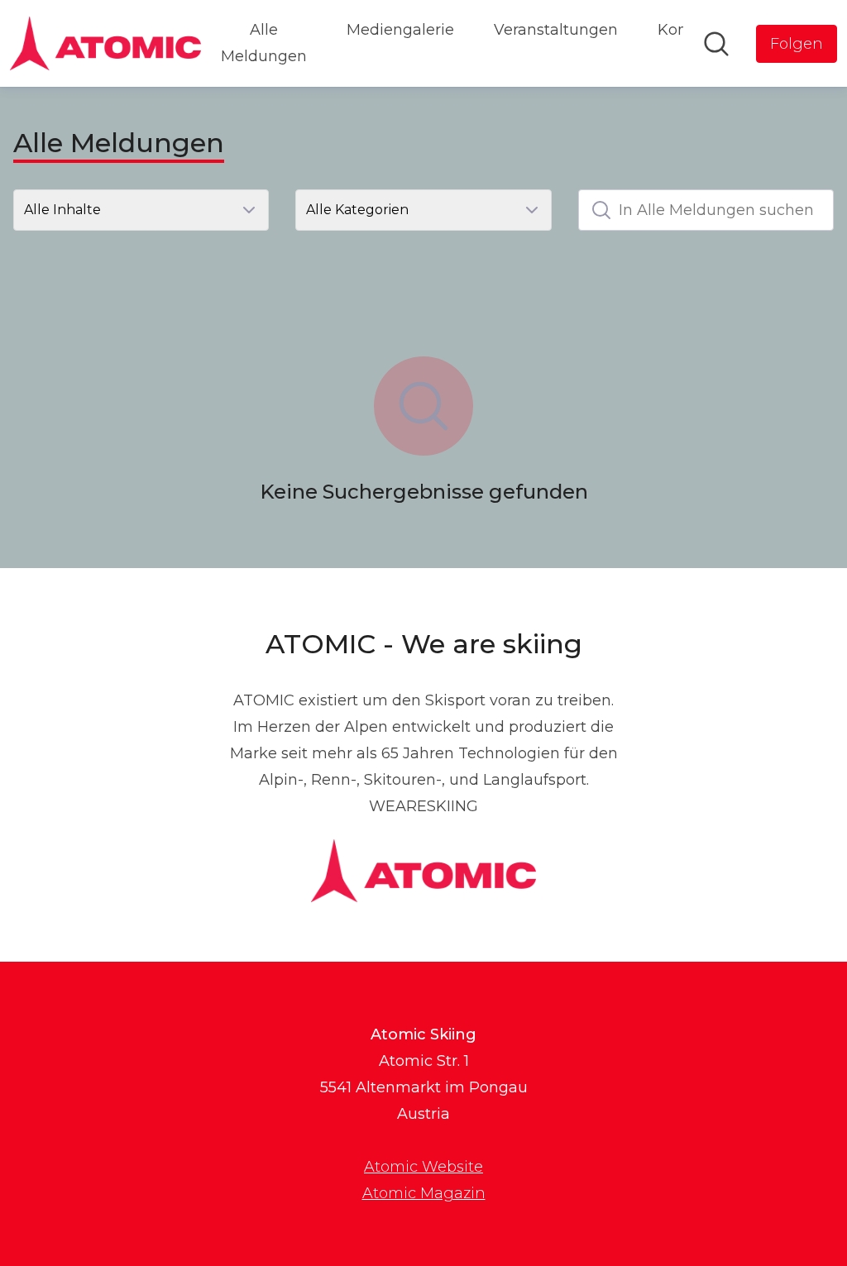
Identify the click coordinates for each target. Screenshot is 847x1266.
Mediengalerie (400, 30)
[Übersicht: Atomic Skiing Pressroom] (105, 43)
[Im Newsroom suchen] (716, 44)
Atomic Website (423, 1167)
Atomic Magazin (424, 1193)
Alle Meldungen (264, 43)
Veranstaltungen (556, 30)
